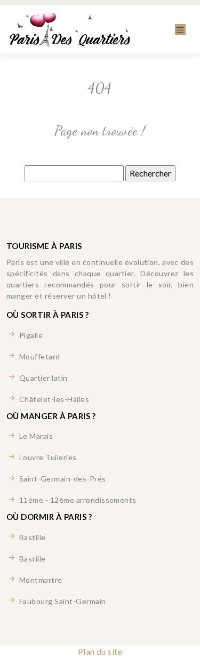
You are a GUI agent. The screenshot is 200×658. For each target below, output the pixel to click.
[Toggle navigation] (180, 29)
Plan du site (100, 651)
